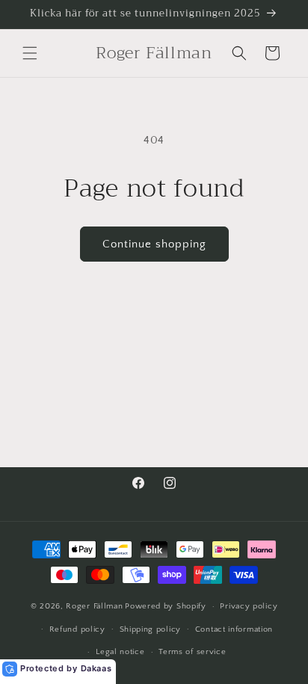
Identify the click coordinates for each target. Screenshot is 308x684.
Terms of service (192, 651)
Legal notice (120, 651)
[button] (29, 53)
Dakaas (96, 668)
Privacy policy (248, 606)
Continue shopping (154, 244)
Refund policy (77, 629)
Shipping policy (151, 629)
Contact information (234, 629)
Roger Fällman (94, 606)
